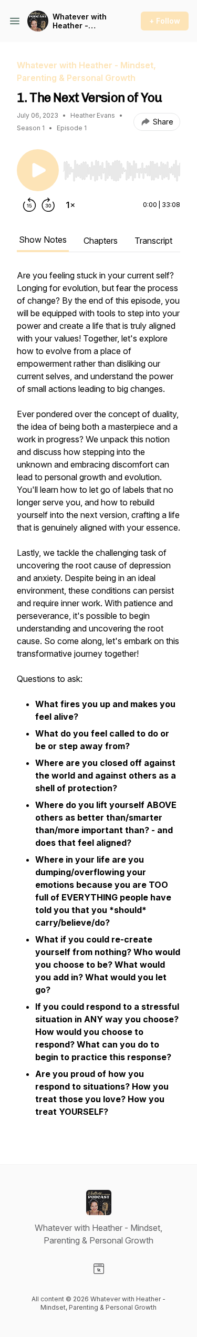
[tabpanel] (98, 700)
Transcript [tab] (153, 240)
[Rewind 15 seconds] (29, 205)
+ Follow (164, 20)
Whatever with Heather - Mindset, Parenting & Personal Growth (84, 21)
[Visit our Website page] (99, 1268)
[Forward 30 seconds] (48, 205)
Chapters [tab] (101, 240)
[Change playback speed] (70, 205)
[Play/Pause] (38, 170)
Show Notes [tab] (43, 239)
